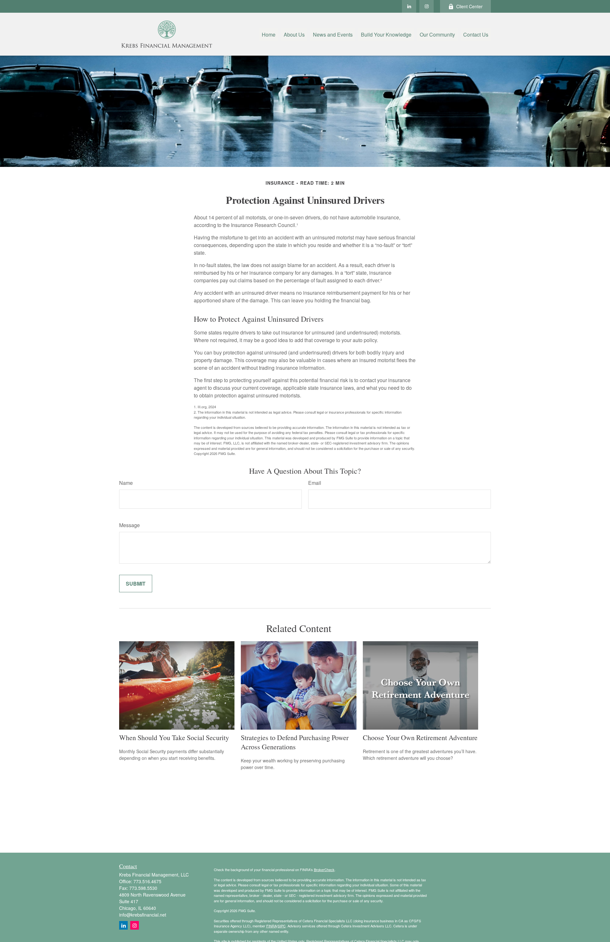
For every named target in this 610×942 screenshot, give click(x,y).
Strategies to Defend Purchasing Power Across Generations (295, 742)
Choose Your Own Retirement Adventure (420, 737)
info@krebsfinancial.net (142, 914)
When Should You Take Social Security (174, 737)
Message (129, 525)
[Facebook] (426, 6)
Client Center (469, 6)
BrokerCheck (324, 869)
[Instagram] (134, 925)
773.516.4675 (147, 881)
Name (126, 482)
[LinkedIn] (409, 6)
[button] (268, 34)
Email (314, 482)
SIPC (282, 925)
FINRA (271, 925)
